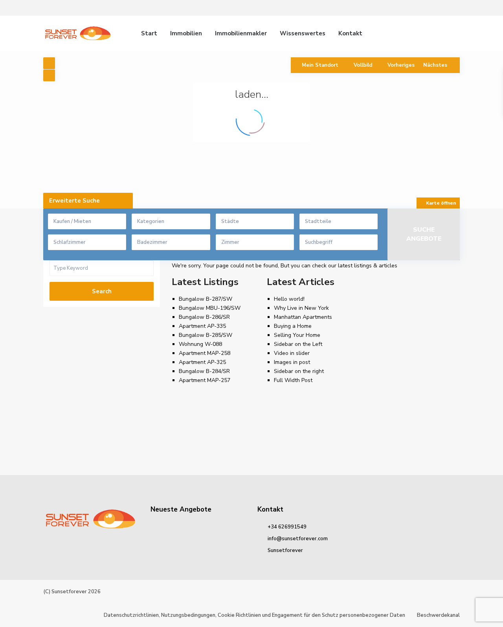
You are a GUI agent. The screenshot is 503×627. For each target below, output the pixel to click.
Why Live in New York (301, 308)
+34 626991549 (287, 526)
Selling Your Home (297, 335)
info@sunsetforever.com (298, 538)
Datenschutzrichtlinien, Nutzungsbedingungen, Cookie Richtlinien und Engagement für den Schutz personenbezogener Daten (254, 615)
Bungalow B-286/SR (204, 317)
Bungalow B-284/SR (204, 371)
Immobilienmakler (241, 33)
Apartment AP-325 (202, 362)
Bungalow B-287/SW (205, 299)
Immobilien (186, 33)
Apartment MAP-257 (204, 380)
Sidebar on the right (299, 371)
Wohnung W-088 (200, 344)
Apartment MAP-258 (204, 353)
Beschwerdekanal (438, 615)
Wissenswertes (302, 33)
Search (102, 291)
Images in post (292, 362)
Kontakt (350, 33)
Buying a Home (293, 326)
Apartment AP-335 (202, 326)
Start (149, 33)
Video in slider (292, 353)
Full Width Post (293, 380)
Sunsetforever (285, 550)
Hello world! (289, 299)
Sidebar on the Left (298, 344)
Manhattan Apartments (303, 317)
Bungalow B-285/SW (205, 335)
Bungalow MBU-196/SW (209, 308)
